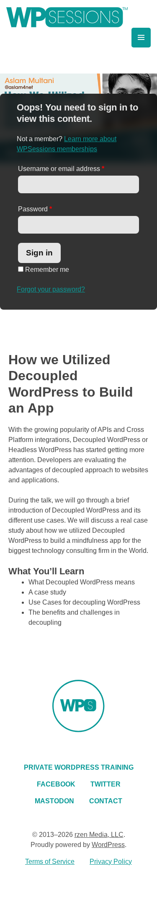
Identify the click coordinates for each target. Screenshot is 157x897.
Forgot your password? (51, 289)
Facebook (56, 784)
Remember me (46, 269)
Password (35, 209)
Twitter (105, 784)
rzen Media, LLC (99, 834)
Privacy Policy (111, 861)
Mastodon (54, 801)
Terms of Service (50, 861)
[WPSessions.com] (67, 17)
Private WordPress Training (79, 767)
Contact (105, 801)
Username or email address (61, 168)
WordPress (108, 844)
